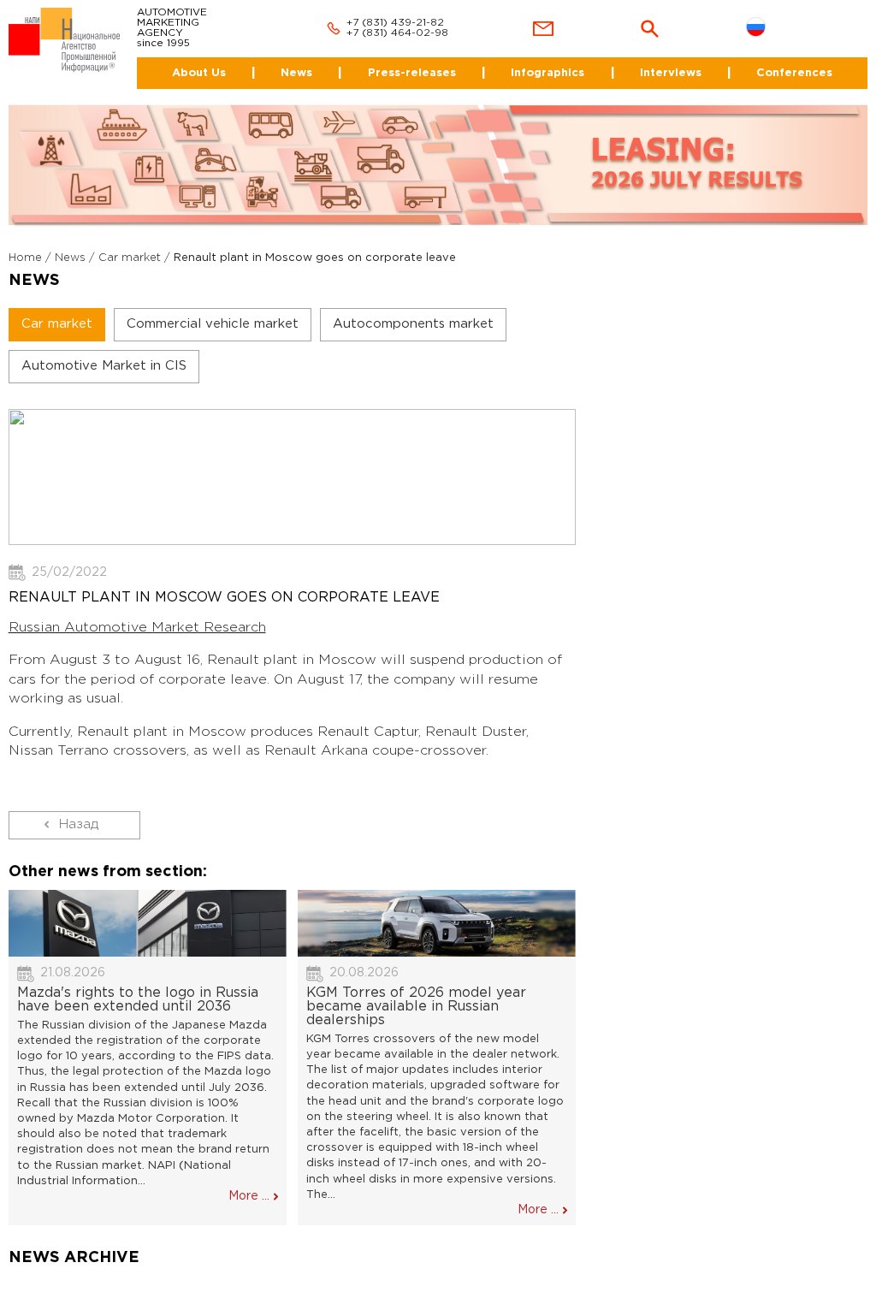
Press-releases (412, 73)
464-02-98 (419, 33)
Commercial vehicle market (213, 323)
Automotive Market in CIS (103, 365)
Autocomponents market (413, 323)
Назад (78, 824)
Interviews (670, 73)
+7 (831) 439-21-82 (395, 22)
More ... (248, 1196)
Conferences (794, 73)
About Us (199, 73)
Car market (129, 258)
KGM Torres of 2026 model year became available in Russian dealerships (416, 1007)
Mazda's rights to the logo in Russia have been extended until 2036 (137, 1000)
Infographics (547, 73)
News (296, 73)
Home (25, 258)
